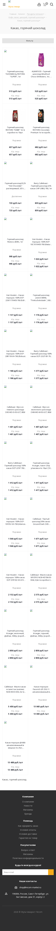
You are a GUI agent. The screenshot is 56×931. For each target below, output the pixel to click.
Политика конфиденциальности (28, 858)
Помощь (28, 820)
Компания (28, 796)
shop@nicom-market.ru (30, 887)
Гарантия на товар (28, 838)
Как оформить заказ (28, 825)
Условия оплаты (28, 830)
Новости (28, 805)
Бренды (28, 813)
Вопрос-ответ (28, 850)
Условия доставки (28, 834)
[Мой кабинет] (39, 4)
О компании (28, 801)
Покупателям (28, 844)
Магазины (28, 809)
